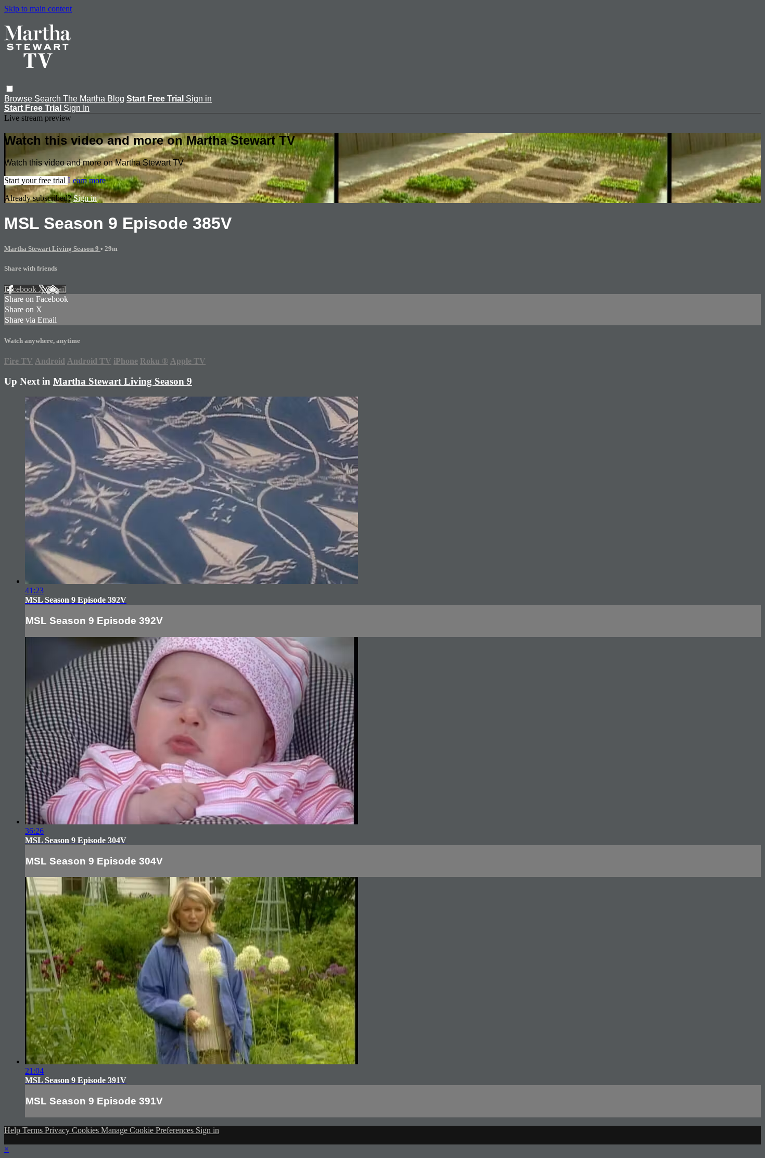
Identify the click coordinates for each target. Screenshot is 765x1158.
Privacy (58, 1130)
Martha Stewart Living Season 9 (52, 248)
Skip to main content (38, 8)
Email (56, 289)
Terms (33, 1130)
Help (13, 1130)
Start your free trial (36, 180)
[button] (9, 88)
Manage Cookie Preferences (148, 1130)
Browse (19, 98)
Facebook (21, 289)
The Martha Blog (93, 98)
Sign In (76, 108)
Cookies (86, 1130)
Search (48, 98)
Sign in (199, 98)
